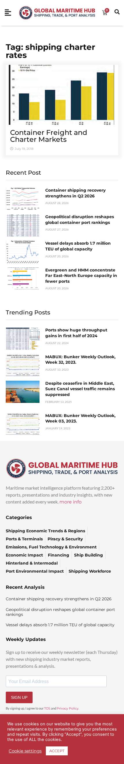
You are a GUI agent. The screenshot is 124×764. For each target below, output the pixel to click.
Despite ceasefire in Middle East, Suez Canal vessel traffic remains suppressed (80, 389)
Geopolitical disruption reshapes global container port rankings (79, 219)
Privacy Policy (67, 708)
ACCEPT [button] (56, 750)
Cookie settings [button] (25, 751)
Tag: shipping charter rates (50, 51)
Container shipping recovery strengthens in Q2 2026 (75, 193)
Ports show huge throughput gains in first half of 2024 (76, 332)
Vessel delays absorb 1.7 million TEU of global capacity (78, 246)
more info (70, 502)
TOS (47, 708)
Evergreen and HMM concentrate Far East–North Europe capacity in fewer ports (81, 275)
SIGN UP (19, 697)
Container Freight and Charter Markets (48, 136)
